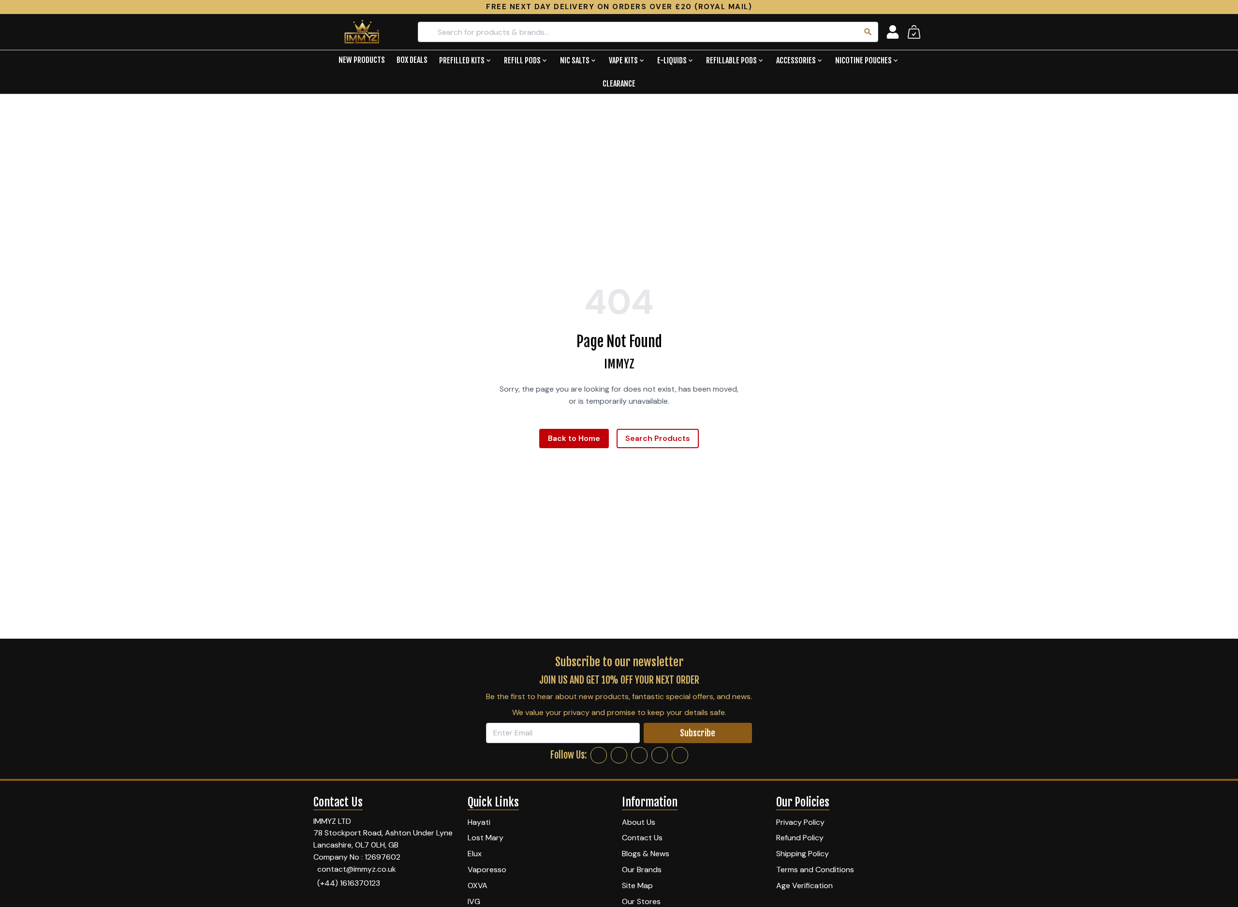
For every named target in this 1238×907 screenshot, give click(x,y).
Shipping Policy (802, 853)
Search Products (657, 438)
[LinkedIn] (659, 755)
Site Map (637, 885)
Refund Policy (800, 838)
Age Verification (804, 885)
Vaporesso (487, 869)
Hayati (479, 822)
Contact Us (642, 838)
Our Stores (641, 901)
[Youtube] (680, 755)
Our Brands (642, 869)
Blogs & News (645, 853)
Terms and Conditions (815, 869)
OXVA (477, 885)
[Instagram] (619, 755)
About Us (638, 822)
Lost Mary (485, 838)
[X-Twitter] (639, 755)
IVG (474, 901)
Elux (475, 853)
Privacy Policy (800, 822)
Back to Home (574, 438)
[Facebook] (598, 755)
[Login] (892, 32)
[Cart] (914, 32)
